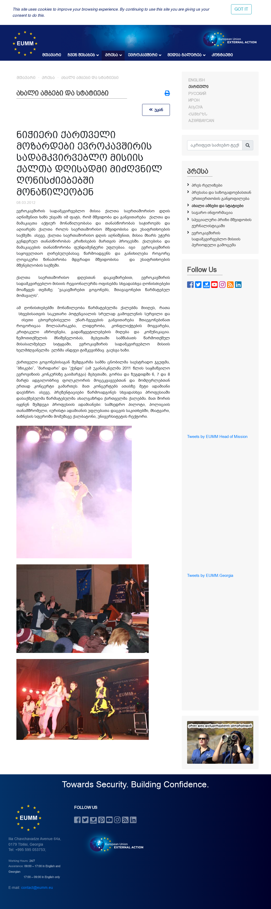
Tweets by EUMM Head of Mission (217, 436)
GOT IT (241, 9)
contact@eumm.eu (37, 887)
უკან (157, 109)
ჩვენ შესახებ (81, 54)
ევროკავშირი (142, 54)
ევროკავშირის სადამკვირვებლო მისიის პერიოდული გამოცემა (216, 239)
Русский (197, 93)
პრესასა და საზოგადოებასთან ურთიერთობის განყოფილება (221, 195)
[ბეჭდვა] (167, 93)
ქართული (198, 87)
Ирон (194, 100)
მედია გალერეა (185, 54)
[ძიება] (247, 145)
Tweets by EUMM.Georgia (210, 575)
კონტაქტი (222, 54)
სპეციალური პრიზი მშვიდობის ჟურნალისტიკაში (221, 223)
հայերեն (197, 114)
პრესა (111, 54)
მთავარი (51, 54)
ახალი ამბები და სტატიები (90, 77)
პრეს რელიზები (207, 185)
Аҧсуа (195, 107)
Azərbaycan (201, 120)
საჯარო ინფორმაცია (212, 212)
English (196, 80)
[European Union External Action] (113, 844)
